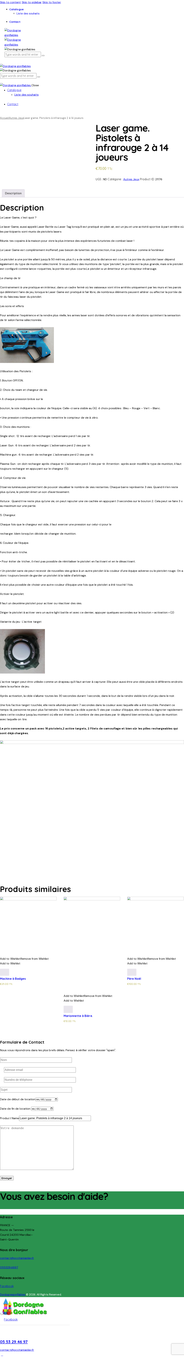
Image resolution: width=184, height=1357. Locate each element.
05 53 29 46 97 (14, 1341)
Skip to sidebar (32, 2)
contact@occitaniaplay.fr (17, 1258)
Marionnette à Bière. (78, 1016)
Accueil (4, 118)
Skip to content (10, 2)
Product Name (9, 1118)
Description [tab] (13, 193)
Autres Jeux (16, 118)
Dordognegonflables (12, 1294)
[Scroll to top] (2, 1354)
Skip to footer (51, 2)
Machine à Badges (13, 978)
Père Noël (134, 978)
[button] (24, 959)
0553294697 (9, 1267)
